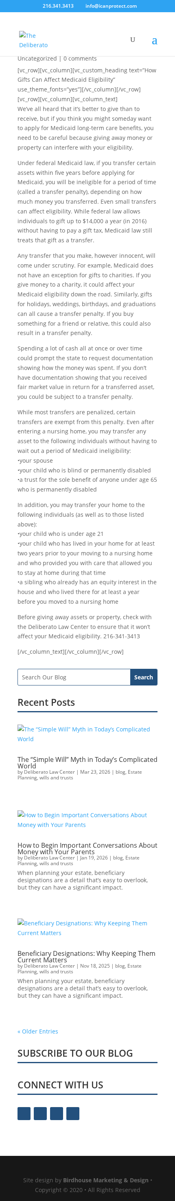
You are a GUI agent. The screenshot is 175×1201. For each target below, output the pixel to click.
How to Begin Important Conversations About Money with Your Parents (88, 848)
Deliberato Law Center (49, 771)
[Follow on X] (40, 1113)
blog (120, 771)
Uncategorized (37, 58)
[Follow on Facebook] (24, 1113)
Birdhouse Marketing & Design (106, 1180)
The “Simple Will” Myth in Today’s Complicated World (88, 762)
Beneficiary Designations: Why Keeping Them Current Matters (86, 956)
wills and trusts (56, 777)
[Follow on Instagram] (56, 1113)
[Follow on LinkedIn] (72, 1113)
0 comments (80, 58)
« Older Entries (38, 1031)
